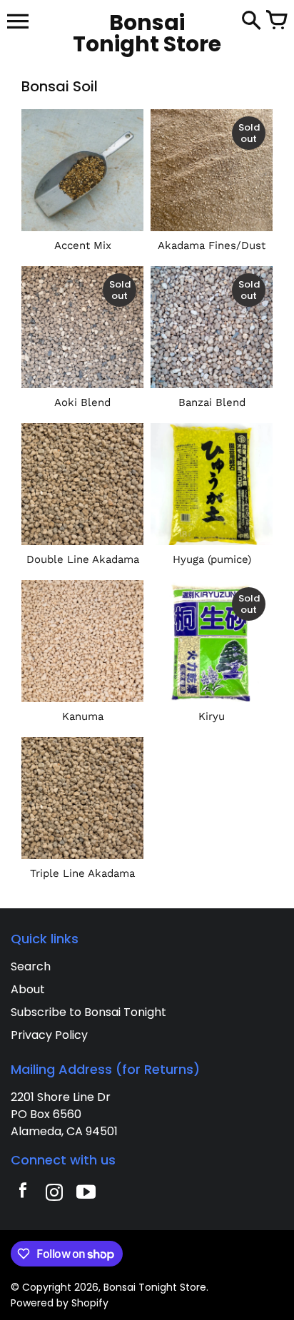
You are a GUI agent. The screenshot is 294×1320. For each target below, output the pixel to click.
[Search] (251, 21)
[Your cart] (276, 21)
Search (31, 966)
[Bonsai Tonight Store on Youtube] (86, 1194)
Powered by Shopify (59, 1303)
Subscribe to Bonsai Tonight (88, 1012)
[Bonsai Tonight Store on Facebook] (23, 1194)
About (28, 989)
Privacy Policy (49, 1035)
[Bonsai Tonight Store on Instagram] (54, 1194)
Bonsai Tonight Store (154, 1287)
